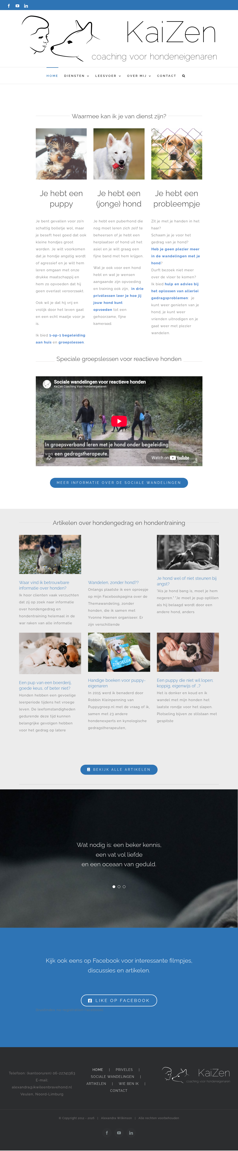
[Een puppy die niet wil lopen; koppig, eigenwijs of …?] (188, 652)
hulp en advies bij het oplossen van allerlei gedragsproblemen (175, 291)
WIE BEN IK (129, 1084)
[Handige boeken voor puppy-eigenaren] (119, 652)
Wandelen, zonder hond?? (113, 582)
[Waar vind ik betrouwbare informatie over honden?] (50, 554)
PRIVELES (124, 1070)
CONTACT (119, 1091)
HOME (98, 1070)
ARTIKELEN (96, 1084)
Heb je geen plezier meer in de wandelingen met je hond (175, 256)
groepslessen (71, 342)
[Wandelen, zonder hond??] (119, 554)
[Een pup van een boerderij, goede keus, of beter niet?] (50, 653)
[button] (184, 75)
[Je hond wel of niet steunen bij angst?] (188, 552)
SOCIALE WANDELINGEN (112, 1077)
